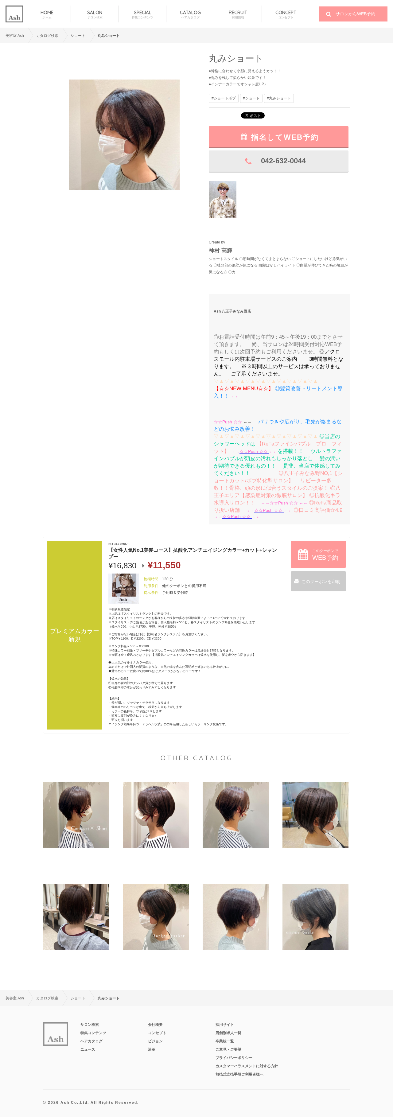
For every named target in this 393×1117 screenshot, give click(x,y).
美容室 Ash (15, 35)
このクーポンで (325, 555)
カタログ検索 (47, 35)
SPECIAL (142, 14)
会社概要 (155, 1024)
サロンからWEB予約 (355, 13)
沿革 (151, 1049)
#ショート (251, 98)
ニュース (87, 1049)
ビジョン (155, 1041)
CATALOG (190, 14)
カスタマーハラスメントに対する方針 (247, 1066)
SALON (95, 14)
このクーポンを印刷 (321, 581)
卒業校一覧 (225, 1041)
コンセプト (157, 1033)
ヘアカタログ (91, 1041)
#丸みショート (279, 98)
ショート (78, 35)
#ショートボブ (224, 98)
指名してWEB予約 (285, 137)
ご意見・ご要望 (228, 1049)
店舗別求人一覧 (228, 1033)
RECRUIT (238, 14)
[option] (124, 135)
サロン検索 (89, 1024)
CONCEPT (285, 14)
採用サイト (225, 1024)
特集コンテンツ (93, 1033)
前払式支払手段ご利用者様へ (239, 1074)
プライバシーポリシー (234, 1058)
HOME (47, 14)
